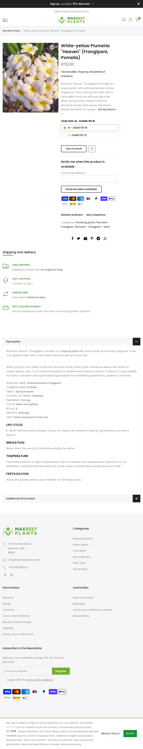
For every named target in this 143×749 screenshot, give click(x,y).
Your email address (73, 173)
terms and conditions (40, 680)
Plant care (79, 563)
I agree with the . (30, 680)
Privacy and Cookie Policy (18, 634)
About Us (8, 597)
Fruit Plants (79, 551)
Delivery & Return (72, 215)
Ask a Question (96, 215)
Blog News (79, 603)
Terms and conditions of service (92, 610)
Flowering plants (85, 222)
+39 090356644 (18, 567)
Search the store (83, 597)
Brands (7, 603)
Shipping (83, 72)
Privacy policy (110, 733)
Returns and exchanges (17, 622)
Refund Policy (81, 616)
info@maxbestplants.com (24, 560)
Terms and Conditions (16, 616)
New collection (82, 557)
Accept (130, 733)
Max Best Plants (11, 30)
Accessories (80, 569)
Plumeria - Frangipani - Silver (92, 227)
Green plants (81, 544)
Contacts (8, 610)
